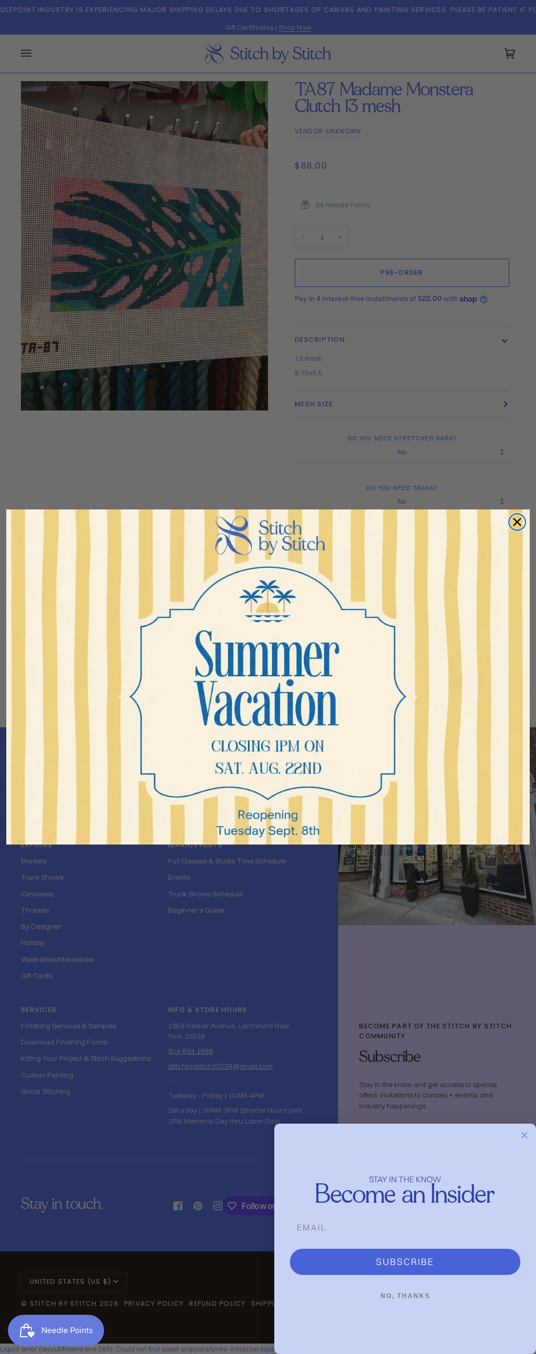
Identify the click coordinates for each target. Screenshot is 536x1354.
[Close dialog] (517, 522)
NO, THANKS (405, 1296)
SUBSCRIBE (405, 1262)
